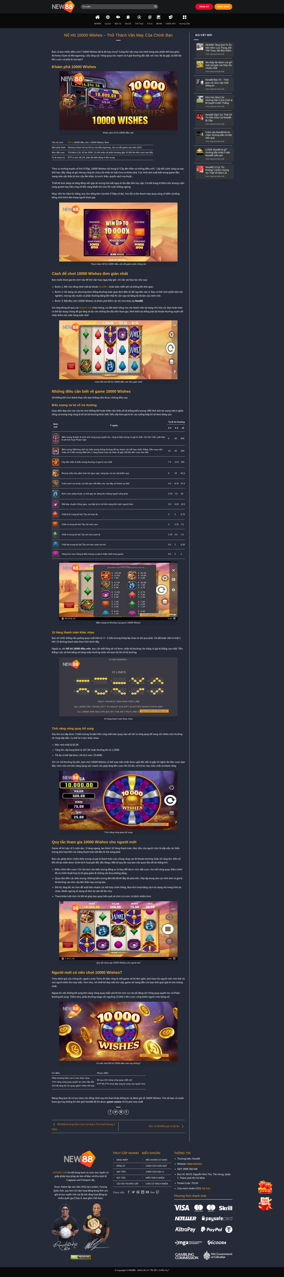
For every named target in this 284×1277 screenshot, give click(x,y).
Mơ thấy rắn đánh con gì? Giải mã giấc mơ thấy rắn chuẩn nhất (218, 65)
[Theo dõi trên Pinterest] (137, 1192)
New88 (102, 287)
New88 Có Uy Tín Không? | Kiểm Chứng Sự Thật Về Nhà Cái (217, 170)
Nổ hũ (70, 142)
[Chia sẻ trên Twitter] (115, 1112)
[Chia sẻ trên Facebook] (110, 1112)
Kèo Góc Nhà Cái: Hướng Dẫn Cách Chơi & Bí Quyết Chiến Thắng (219, 100)
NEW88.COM (60, 1172)
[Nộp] (155, 6)
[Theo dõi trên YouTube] (147, 1192)
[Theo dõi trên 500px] (152, 1192)
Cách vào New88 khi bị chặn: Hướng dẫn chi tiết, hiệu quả (218, 135)
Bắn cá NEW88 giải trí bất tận (164, 1126)
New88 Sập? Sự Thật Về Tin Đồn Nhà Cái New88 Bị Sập (218, 118)
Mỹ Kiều (206, 1188)
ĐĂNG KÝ (204, 7)
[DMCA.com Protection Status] (81, 1257)
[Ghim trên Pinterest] (121, 1112)
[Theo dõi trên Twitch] (157, 1192)
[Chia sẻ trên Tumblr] (126, 1112)
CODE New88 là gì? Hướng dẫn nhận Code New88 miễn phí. (217, 152)
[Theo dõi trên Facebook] (128, 1192)
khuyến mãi (85, 307)
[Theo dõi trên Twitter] (133, 1192)
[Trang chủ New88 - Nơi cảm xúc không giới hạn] (64, 7)
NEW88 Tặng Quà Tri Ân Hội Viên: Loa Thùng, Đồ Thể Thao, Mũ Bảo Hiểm (218, 48)
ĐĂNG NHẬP (223, 7)
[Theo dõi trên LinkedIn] (142, 1192)
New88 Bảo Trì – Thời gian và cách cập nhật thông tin (217, 83)
